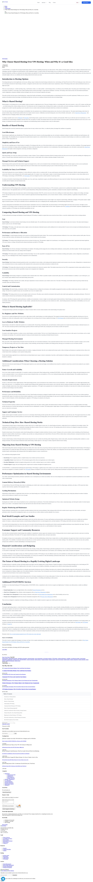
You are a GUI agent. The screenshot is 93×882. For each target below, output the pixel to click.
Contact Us (9, 624)
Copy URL (12, 657)
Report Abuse (6, 842)
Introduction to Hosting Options (10, 696)
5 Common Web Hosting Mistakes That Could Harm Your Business (16, 670)
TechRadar (67, 206)
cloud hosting (82, 658)
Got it (2, 880)
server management (39, 658)
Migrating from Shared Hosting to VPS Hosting (12, 715)
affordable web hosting (22, 658)
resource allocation (30, 659)
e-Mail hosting (6, 857)
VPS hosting (54, 658)
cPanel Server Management (80, 112)
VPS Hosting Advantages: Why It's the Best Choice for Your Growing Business (19, 689)
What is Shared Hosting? (8, 699)
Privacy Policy (6, 839)
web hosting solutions (47, 658)
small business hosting (12, 658)
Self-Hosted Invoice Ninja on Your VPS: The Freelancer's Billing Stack (13, 747)
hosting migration (81, 659)
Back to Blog (5, 824)
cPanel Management (7, 863)
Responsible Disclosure (7, 840)
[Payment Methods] (5, 869)
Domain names (6, 855)
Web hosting (5, 856)
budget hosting (67, 659)
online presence (38, 659)
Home (38, 2)
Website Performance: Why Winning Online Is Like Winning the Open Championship (20, 682)
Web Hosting (4, 58)
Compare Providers (7, 849)
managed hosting (31, 658)
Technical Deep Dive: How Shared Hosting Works (13, 712)
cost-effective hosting (75, 658)
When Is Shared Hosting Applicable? (10, 708)
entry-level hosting (59, 659)
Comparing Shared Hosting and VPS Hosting (12, 705)
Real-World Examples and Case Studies (11, 719)
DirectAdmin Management (8, 865)
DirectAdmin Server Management (46, 594)
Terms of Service (6, 837)
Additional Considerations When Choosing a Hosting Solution (15, 710)
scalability (68, 658)
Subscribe (15, 875)
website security (16, 659)
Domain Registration (37, 590)
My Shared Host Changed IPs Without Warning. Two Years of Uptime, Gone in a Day (15, 759)
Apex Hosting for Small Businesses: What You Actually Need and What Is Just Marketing (15, 753)
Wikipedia (20, 117)
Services (43, 2)
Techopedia (26, 117)
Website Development (7, 867)
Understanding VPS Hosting (9, 703)
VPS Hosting (28, 469)
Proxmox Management (7, 866)
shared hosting (5, 658)
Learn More (4, 649)
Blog (50, 2)
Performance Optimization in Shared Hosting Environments (15, 717)
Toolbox (4, 850)
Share (3, 657)
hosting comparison (74, 659)
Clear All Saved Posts (7, 792)
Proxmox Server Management (47, 596)
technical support (52, 659)
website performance (62, 658)
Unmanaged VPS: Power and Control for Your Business (14, 676)
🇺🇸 (78, 2)
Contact (54, 2)
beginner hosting (44, 659)
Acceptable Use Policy (7, 838)
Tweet (6, 657)
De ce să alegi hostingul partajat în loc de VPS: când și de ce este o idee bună (25, 634)
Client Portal (85, 2)
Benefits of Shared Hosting (9, 701)
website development (10, 660)
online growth (17, 660)
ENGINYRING (23, 659)
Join (15, 733)
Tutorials (5, 848)
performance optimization (7, 659)
